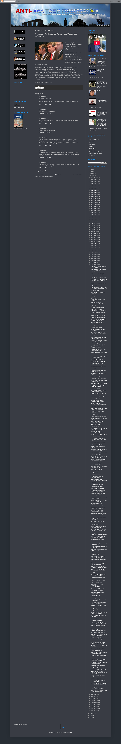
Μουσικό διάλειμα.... (95, 474)
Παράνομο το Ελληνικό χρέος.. (98, 344)
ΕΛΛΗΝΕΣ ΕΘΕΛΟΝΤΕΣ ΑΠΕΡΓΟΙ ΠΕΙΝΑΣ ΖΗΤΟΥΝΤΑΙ (99, 429)
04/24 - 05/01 (94, 250)
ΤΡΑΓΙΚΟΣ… (100, 90)
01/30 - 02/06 (94, 702)
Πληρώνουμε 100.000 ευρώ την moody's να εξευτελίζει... (98, 589)
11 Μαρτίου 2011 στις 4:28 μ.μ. (46, 132)
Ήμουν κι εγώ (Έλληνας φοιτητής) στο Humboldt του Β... (99, 663)
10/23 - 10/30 (94, 196)
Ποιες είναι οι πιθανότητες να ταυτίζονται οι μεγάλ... (97, 422)
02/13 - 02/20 (94, 698)
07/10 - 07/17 (94, 227)
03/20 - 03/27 (94, 260)
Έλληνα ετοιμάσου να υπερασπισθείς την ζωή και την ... (98, 639)
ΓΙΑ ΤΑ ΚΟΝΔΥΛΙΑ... (95, 290)
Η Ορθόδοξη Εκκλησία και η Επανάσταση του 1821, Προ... (98, 415)
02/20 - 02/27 (94, 696)
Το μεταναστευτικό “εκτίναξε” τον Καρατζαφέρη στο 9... (98, 560)
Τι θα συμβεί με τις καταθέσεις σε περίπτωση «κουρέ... (98, 656)
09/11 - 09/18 (94, 208)
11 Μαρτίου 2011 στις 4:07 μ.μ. (46, 124)
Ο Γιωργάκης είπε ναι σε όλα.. (97, 275)
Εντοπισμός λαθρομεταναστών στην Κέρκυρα (98, 666)
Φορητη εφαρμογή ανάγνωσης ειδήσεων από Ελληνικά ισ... (98, 643)
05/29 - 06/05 (94, 239)
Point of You (92, 144)
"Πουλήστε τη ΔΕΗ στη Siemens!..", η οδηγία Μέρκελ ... (99, 270)
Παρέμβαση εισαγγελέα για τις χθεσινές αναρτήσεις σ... (98, 443)
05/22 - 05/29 (94, 241)
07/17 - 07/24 (94, 225)
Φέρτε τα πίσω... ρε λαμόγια (97, 488)
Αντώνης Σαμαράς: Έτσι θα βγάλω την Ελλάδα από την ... (99, 613)
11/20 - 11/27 (94, 188)
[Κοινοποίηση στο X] (40, 88)
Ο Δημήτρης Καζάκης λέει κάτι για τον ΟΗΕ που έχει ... (98, 463)
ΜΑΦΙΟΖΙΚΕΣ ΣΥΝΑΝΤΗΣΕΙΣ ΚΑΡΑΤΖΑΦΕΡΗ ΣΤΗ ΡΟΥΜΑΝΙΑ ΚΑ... (98, 387)
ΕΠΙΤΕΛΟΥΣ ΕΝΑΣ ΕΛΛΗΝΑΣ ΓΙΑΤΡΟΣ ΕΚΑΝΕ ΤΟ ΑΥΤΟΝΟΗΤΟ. (98, 523)
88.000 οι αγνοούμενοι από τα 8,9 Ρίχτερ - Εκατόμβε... (99, 467)
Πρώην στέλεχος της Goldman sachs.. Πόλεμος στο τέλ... (98, 306)
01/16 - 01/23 (94, 706)
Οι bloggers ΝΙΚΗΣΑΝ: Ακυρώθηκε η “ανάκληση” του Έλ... (99, 450)
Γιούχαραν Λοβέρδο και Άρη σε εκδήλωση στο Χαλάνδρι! (98, 494)
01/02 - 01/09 (94, 710)
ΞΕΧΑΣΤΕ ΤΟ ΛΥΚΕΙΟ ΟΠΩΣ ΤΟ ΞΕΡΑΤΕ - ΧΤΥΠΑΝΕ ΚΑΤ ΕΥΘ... (99, 567)
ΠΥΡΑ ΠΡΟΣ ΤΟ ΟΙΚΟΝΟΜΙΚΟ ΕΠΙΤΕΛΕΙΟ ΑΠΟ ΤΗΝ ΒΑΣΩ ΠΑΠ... (98, 439)
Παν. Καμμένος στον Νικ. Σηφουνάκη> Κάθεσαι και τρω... (99, 533)
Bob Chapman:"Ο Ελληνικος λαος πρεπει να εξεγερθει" (99, 527)
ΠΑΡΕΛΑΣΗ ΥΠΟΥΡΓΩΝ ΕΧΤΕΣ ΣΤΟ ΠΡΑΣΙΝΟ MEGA (98, 575)
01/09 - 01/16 (94, 708)
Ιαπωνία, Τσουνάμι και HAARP (98, 361)
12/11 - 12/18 (94, 181)
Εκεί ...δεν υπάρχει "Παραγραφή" (98, 669)
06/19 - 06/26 (94, 233)
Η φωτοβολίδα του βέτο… (97, 486)
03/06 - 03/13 (94, 264)
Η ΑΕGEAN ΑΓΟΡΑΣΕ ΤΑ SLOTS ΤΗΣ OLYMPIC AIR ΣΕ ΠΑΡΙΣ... (99, 623)
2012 (91, 173)
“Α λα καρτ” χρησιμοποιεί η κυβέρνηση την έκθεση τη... (98, 687)
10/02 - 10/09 (94, 202)
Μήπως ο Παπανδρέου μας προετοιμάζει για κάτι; (97, 477)
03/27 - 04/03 (94, 258)
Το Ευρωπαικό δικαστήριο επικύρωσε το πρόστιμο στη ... (98, 364)
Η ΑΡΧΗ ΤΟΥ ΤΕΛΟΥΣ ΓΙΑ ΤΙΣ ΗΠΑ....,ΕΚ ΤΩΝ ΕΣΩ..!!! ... (98, 581)
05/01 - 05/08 (94, 248)
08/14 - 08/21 (94, 217)
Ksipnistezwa (92, 143)
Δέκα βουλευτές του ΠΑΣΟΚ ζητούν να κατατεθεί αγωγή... (99, 435)
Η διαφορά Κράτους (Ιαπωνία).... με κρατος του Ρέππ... (99, 547)
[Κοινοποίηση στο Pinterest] (43, 88)
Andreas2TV (92, 141)
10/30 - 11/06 (94, 194)
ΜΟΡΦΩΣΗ (92, 155)
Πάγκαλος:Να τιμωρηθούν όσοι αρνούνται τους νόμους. (98, 460)
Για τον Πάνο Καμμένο (95, 107)
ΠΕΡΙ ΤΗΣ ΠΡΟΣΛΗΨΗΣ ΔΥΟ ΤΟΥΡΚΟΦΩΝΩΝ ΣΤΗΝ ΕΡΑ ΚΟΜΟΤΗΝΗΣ (98, 680)
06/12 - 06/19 (94, 235)
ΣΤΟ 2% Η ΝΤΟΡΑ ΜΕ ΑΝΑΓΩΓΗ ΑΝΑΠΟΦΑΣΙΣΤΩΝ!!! (98, 557)
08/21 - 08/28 (94, 215)
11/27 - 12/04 (94, 186)
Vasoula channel (93, 150)
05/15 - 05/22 (94, 244)
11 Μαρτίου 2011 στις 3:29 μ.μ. (46, 105)
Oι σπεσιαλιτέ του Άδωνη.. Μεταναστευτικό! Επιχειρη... (98, 401)
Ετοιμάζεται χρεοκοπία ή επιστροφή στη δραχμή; (97, 303)
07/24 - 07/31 (94, 223)
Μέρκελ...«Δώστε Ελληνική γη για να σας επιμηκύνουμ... (98, 619)
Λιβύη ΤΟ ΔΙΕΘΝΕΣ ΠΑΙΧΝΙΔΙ (98, 632)
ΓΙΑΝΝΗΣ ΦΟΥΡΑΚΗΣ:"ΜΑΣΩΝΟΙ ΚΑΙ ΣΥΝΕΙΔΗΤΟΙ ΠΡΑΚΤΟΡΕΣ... (99, 518)
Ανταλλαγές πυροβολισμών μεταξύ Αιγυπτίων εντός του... (99, 453)
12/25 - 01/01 (94, 177)
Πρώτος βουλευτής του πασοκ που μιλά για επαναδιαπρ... (99, 691)
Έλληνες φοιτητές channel (95, 151)
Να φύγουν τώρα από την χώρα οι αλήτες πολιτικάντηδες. (99, 659)
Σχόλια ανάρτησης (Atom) (47, 176)
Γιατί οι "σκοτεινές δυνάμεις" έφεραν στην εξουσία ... (99, 381)
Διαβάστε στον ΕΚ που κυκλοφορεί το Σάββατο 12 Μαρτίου (99, 409)
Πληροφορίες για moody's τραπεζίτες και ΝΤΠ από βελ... (98, 629)
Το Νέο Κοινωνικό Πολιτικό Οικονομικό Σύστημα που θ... (98, 377)
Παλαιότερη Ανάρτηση (77, 174)
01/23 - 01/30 (94, 704)
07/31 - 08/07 (94, 221)
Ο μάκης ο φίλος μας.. (96, 296)
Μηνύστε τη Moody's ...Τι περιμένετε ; (96, 596)
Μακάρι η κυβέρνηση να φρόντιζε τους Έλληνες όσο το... (98, 371)
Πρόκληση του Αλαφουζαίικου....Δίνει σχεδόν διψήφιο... (98, 299)
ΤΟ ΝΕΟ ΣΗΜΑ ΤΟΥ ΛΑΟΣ (96, 78)
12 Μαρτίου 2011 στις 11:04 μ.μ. (46, 168)
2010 (91, 713)
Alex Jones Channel (94, 139)
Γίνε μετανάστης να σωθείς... (97, 484)
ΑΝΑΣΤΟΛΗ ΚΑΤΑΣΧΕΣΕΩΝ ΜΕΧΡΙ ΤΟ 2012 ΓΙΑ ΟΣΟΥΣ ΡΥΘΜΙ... (98, 571)
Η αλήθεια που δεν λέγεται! (95, 153)
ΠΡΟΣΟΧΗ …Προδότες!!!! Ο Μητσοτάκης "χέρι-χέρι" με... (98, 511)
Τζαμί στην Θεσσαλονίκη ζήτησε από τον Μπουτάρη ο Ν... (98, 491)
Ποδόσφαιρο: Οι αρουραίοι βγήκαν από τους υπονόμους (99, 635)
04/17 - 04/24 (94, 252)
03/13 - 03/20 (94, 262)
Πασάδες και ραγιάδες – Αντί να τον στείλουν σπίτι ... (99, 497)
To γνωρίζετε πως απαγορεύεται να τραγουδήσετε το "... (99, 341)
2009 (91, 715)
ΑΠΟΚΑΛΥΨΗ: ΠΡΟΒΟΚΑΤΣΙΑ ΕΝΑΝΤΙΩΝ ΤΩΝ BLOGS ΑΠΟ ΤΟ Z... (98, 334)
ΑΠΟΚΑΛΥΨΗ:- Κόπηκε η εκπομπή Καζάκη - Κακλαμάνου (102, 100)
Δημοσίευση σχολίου (42, 171)
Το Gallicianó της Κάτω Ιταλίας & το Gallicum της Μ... (99, 553)
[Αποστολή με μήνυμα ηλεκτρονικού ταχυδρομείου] (36, 88)
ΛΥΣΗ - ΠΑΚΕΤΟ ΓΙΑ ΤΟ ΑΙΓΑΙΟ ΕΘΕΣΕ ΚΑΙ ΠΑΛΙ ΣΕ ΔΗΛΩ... (98, 530)
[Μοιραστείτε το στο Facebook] (41, 88)
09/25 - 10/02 (94, 204)
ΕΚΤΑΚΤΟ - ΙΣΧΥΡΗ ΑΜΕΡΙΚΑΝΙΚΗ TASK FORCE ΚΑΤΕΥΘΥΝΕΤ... (98, 405)
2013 (91, 171)
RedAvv (91, 146)
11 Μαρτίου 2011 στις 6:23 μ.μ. (46, 146)
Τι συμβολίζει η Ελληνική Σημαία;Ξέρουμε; (101, 71)
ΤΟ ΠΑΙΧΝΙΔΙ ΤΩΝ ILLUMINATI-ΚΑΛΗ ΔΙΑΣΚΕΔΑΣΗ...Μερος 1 (98, 316)
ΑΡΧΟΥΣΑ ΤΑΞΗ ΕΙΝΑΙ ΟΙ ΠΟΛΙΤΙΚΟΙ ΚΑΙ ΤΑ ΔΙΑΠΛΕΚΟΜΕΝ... (97, 585)
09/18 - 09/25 (94, 206)
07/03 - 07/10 (94, 229)
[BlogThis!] (38, 88)
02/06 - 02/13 (94, 700)
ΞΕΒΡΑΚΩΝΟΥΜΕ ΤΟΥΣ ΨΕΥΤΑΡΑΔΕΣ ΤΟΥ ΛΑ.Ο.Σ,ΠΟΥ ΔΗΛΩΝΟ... (99, 481)
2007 (91, 717)
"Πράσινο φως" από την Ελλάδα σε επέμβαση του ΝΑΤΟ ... (99, 649)
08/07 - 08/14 (94, 219)
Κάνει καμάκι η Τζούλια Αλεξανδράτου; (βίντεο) (97, 432)
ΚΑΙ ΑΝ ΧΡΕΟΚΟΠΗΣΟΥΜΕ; (97, 273)
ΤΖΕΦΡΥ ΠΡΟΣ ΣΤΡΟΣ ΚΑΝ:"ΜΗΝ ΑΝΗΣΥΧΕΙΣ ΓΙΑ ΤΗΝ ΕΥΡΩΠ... (99, 684)
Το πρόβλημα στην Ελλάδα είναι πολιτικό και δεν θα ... (98, 350)
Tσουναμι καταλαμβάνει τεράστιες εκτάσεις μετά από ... (99, 543)
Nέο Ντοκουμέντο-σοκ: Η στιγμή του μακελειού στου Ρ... (98, 391)
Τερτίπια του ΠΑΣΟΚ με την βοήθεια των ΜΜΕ (97, 412)
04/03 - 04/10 (94, 256)
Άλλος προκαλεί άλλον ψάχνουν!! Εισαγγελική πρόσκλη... (98, 338)
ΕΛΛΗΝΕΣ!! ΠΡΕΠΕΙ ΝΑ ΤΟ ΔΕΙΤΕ (99, 383)
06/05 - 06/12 (94, 237)
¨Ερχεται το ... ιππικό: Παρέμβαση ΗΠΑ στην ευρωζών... (98, 563)
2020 (91, 169)
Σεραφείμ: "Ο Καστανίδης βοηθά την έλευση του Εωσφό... (98, 514)
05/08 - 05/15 (94, 246)
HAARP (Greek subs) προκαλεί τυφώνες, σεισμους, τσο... (98, 313)
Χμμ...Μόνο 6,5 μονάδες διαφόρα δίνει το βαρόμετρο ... (98, 346)
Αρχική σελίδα (58, 174)
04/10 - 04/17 (94, 254)
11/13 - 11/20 (94, 190)
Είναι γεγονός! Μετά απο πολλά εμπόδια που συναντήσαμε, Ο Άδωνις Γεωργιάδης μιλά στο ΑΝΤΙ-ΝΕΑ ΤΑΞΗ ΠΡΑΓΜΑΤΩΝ (101, 122)
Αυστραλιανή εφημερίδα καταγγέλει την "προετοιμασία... (99, 457)
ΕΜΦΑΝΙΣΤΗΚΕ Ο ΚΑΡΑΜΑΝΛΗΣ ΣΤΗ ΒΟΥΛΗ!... (99, 646)
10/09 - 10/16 (94, 200)
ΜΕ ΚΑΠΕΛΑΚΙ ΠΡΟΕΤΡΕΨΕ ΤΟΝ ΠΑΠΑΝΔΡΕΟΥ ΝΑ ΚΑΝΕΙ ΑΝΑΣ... (99, 280)
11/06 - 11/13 (94, 192)
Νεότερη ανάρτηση (39, 174)
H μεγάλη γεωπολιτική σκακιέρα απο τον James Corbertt (98, 603)
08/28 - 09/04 (94, 213)
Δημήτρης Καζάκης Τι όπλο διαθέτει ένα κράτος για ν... (97, 323)
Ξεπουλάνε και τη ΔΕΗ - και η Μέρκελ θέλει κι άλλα (97, 326)
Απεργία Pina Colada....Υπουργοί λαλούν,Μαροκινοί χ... (99, 501)
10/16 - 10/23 (94, 198)
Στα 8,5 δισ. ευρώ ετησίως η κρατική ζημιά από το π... (97, 540)
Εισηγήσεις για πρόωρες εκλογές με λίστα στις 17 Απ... (99, 397)
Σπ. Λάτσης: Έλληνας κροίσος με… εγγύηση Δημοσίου (99, 356)
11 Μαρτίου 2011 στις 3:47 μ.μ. (46, 113)
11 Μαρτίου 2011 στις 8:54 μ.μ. (46, 157)
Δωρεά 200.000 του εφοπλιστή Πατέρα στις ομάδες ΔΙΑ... (98, 507)
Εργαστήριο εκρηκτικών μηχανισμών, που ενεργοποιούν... (96, 471)
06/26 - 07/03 (94, 231)
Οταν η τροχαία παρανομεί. (97, 359)
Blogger (70, 732)
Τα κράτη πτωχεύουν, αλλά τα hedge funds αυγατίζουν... (98, 537)
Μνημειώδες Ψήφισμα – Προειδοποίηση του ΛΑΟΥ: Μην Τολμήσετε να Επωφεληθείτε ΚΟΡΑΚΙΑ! (102, 113)
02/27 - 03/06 (94, 694)
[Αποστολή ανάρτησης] (38, 86)
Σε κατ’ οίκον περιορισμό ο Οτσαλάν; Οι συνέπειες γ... (97, 504)
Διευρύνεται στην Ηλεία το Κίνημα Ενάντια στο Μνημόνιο (99, 550)
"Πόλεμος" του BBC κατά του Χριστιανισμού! (97, 425)
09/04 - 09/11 (94, 210)
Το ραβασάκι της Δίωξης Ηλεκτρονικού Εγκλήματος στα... (99, 310)
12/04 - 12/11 (94, 184)
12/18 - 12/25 (94, 179)
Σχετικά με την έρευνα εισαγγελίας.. (99, 277)
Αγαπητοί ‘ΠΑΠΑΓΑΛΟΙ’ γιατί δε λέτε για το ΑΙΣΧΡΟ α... (98, 320)
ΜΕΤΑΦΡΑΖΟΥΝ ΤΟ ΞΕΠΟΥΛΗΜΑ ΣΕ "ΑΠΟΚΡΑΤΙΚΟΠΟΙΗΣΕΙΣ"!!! (99, 288)
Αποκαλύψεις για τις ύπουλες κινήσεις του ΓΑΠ (98, 593)
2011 (91, 176)
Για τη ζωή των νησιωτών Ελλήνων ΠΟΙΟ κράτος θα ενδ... (99, 653)
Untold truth (92, 148)
